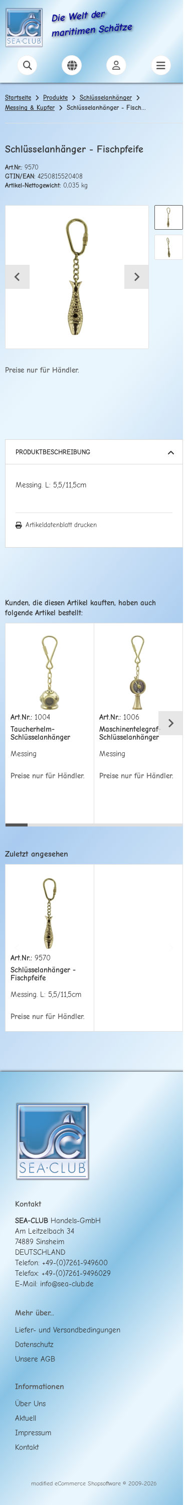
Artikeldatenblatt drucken (61, 525)
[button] (168, 217)
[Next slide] (136, 277)
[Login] (116, 65)
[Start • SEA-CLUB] (24, 29)
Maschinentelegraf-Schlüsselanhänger (130, 733)
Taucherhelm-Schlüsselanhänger (40, 733)
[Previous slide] (18, 723)
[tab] (17, 831)
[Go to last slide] (18, 277)
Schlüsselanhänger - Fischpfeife (43, 974)
